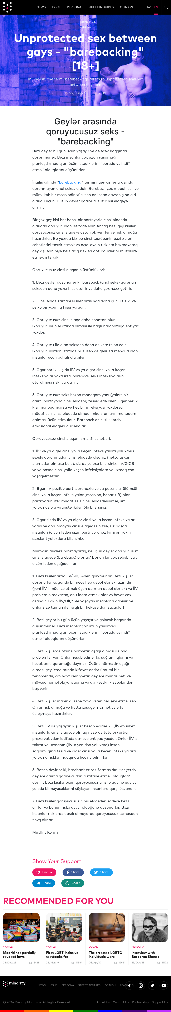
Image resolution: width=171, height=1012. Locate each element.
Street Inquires (101, 7)
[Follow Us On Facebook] (129, 985)
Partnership (140, 1002)
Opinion (126, 7)
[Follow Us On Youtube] (164, 985)
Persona (74, 7)
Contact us (121, 1002)
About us (103, 1002)
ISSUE (56, 7)
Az (149, 7)
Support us (160, 1002)
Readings (88, 21)
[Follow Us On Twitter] (152, 985)
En (156, 7)
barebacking (70, 182)
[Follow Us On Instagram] (141, 985)
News (41, 7)
